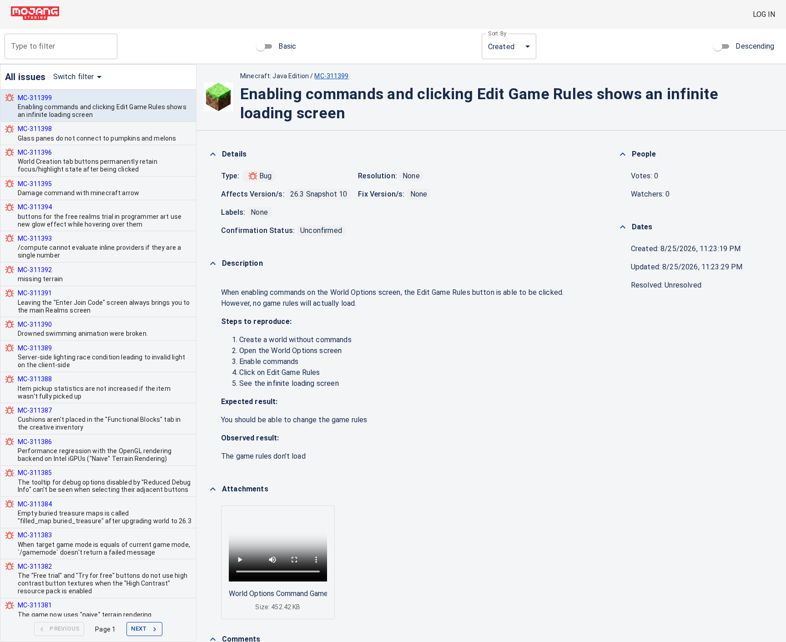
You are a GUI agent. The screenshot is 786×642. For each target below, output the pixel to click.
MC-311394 (35, 207)
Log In (764, 14)
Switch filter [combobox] (73, 76)
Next (139, 628)
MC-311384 (35, 504)
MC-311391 (35, 293)
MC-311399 (35, 97)
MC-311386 (35, 441)
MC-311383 (35, 535)
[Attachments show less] (213, 489)
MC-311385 (35, 472)
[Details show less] (213, 154)
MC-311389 (35, 348)
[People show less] (623, 154)
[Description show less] (213, 263)
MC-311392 (35, 269)
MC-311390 (35, 324)
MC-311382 (35, 566)
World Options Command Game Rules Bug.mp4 (303, 593)
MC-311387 (35, 410)
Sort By (497, 33)
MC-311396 (35, 152)
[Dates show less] (623, 227)
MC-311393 (35, 238)
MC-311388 (35, 379)
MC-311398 (35, 128)
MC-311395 (35, 183)
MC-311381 (35, 605)
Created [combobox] (501, 46)
